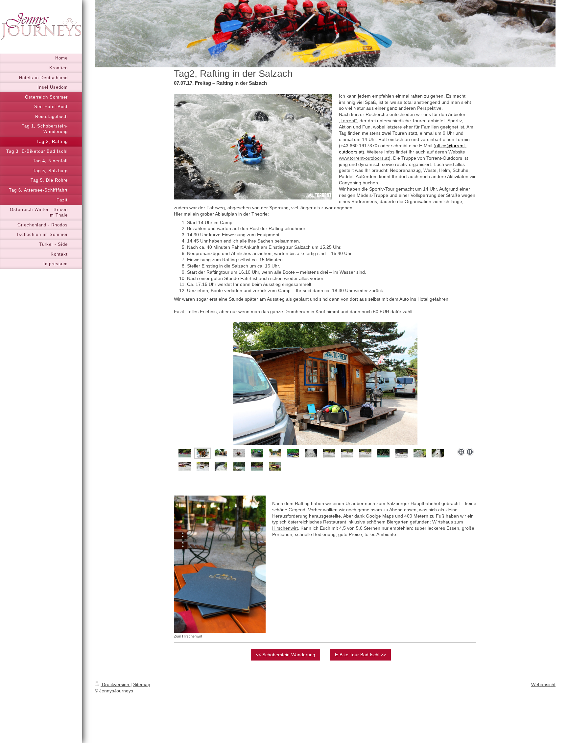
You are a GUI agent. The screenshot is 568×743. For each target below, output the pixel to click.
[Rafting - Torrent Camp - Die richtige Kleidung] (325, 383)
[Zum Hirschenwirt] (220, 564)
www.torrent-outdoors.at (364, 158)
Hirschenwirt (285, 528)
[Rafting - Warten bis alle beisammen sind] (184, 453)
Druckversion (115, 684)
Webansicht (543, 684)
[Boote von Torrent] (275, 453)
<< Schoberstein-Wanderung (285, 654)
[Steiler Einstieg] (257, 453)
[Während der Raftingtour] (239, 453)
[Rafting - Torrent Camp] (203, 453)
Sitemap (141, 684)
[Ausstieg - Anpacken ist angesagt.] (275, 466)
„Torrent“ (348, 120)
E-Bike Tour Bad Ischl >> (360, 654)
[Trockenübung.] (293, 453)
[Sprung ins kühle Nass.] (383, 453)
